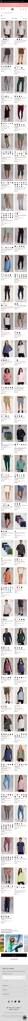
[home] (12, 9)
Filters (2, 18)
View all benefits (14, 959)
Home (2, 13)
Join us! (14, 955)
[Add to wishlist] (12, 22)
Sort (24, 18)
